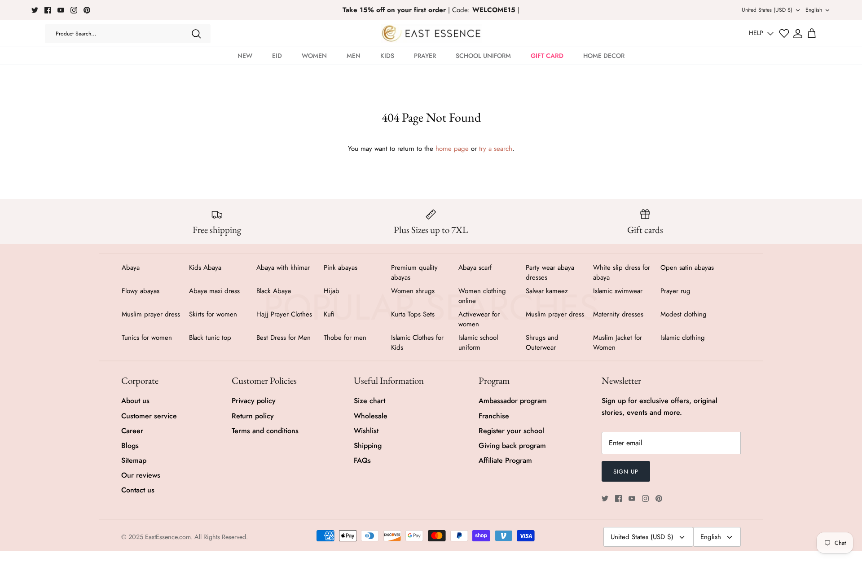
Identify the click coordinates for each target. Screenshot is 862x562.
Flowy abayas (140, 291)
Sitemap (133, 460)
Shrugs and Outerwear (542, 342)
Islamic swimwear (617, 291)
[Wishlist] (784, 33)
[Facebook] (47, 10)
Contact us (137, 490)
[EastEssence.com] (431, 33)
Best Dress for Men (283, 337)
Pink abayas (340, 267)
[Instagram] (73, 10)
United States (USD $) (767, 10)
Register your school (511, 431)
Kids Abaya (205, 267)
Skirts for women (213, 314)
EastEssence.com (168, 536)
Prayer (425, 55)
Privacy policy (254, 400)
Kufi (329, 314)
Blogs (130, 445)
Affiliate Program (505, 460)
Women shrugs (413, 291)
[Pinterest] (87, 10)
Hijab (331, 291)
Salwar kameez (547, 291)
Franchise (494, 416)
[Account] (797, 33)
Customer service (149, 416)
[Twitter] (34, 10)
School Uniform (483, 55)
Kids (387, 55)
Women (314, 55)
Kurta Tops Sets (413, 314)
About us (135, 400)
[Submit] (196, 33)
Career (132, 431)
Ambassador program (513, 400)
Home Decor (604, 55)
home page (452, 149)
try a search (495, 149)
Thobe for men (345, 337)
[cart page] (811, 34)
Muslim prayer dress (151, 314)
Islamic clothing (682, 337)
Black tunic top (210, 337)
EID (277, 55)
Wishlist (366, 431)
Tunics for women (147, 337)
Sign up (625, 471)
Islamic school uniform (478, 342)
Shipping (368, 445)
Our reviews (140, 475)
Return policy (253, 416)
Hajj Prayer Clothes (284, 314)
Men (354, 55)
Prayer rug (675, 291)
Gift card (547, 55)
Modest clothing (683, 314)
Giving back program (512, 445)
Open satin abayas (687, 267)
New (244, 55)
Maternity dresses (618, 314)
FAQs (362, 460)
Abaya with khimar (283, 267)
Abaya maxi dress (214, 291)
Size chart (369, 400)
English (813, 10)
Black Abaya (273, 291)
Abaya (131, 267)
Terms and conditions (265, 431)
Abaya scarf (475, 267)
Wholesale (370, 416)
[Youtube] (60, 10)
